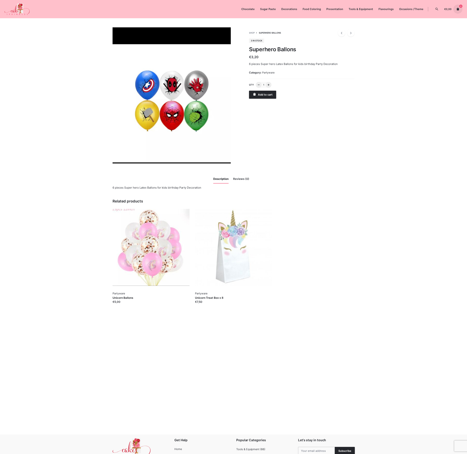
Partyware (268, 72)
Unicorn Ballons (123, 298)
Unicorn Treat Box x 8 (209, 298)
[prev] (341, 32)
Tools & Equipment (247, 449)
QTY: (251, 84)
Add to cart (120, 305)
